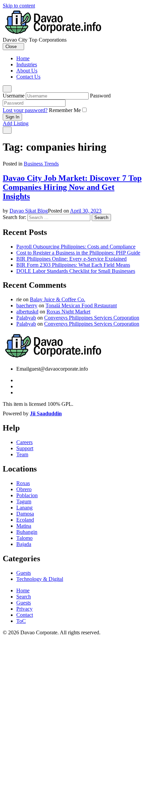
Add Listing (16, 123)
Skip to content (19, 5)
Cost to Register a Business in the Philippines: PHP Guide (78, 253)
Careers (24, 442)
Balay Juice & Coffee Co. (57, 299)
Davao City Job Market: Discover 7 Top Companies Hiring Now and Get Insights (72, 187)
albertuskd (27, 311)
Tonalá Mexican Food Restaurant (81, 305)
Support (24, 448)
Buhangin (26, 532)
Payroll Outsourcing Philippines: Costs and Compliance (75, 246)
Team (22, 454)
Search (23, 596)
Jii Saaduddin (46, 413)
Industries (26, 64)
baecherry (26, 305)
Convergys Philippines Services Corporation (91, 318)
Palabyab (26, 318)
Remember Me (65, 110)
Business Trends (41, 164)
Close (11, 46)
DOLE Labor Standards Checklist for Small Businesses (75, 271)
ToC (21, 621)
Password (100, 95)
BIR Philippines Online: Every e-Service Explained (71, 259)
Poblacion (27, 495)
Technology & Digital (39, 579)
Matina (23, 526)
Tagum (23, 501)
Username (13, 95)
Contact (24, 615)
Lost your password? (25, 110)
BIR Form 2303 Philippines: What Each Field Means (73, 265)
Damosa (25, 514)
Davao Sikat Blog (29, 211)
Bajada (23, 544)
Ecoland (25, 520)
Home (23, 58)
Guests (23, 573)
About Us (26, 70)
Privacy (24, 609)
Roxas (23, 483)
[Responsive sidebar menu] (7, 130)
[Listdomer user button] (7, 88)
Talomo (24, 538)
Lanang (24, 507)
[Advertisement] (73, 712)
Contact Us (28, 77)
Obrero (24, 489)
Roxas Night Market (68, 311)
